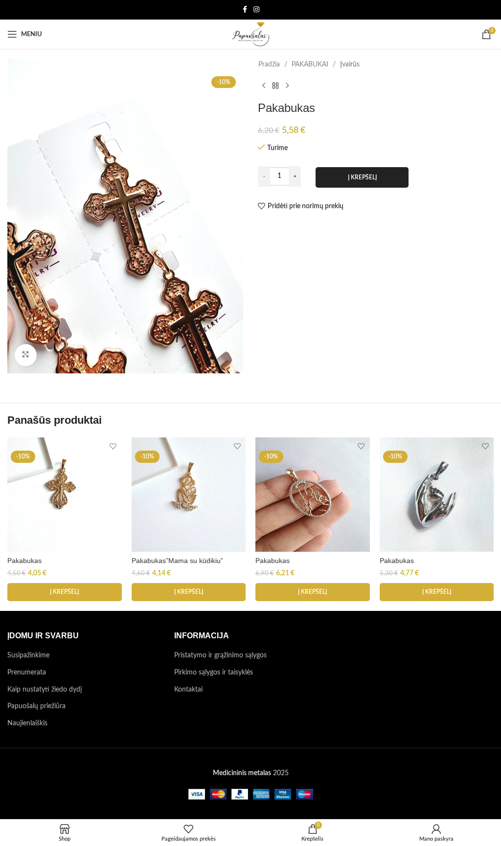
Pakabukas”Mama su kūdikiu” (177, 560)
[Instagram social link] (256, 10)
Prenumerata (26, 672)
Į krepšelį (362, 177)
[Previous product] (264, 85)
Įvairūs (350, 64)
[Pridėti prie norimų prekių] (113, 446)
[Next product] (287, 85)
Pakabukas (24, 560)
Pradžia (269, 64)
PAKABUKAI (310, 64)
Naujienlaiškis (27, 723)
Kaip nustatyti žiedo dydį (44, 689)
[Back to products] (275, 85)
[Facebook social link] (244, 10)
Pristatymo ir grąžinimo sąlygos (220, 655)
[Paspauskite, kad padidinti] (26, 355)
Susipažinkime (28, 655)
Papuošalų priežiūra (36, 706)
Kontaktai (188, 689)
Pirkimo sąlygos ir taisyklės (213, 672)
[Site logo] (250, 34)
